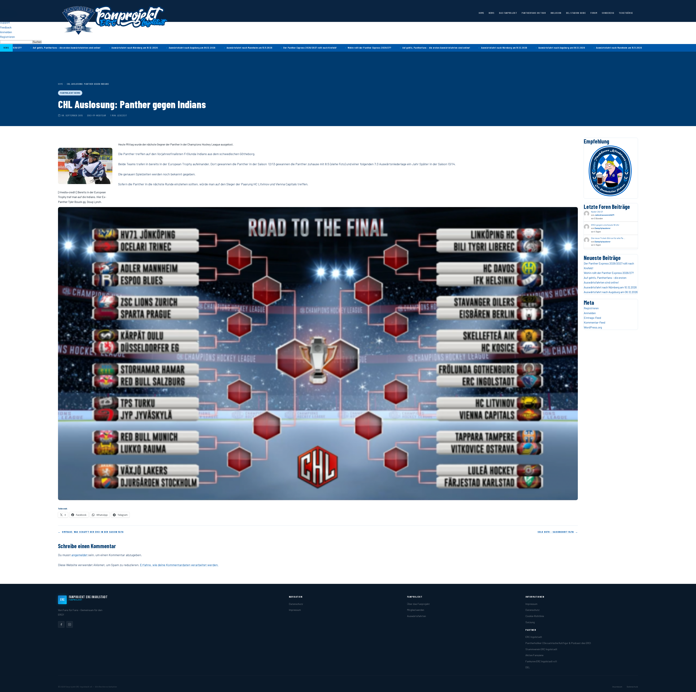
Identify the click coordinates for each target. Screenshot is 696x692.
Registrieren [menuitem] (7, 36)
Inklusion (555, 12)
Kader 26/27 (597, 211)
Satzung (530, 622)
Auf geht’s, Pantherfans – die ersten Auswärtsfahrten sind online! (389, 47)
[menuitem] (348, 41)
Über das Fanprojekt (418, 603)
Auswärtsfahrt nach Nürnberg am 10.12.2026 (88, 47)
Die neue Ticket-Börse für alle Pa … (608, 238)
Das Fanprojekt (508, 12)
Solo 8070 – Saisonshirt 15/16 (556, 531)
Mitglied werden (415, 609)
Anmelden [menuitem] (6, 32)
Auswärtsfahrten (416, 616)
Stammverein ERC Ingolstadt (541, 649)
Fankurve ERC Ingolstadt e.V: (541, 661)
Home (481, 12)
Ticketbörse (626, 12)
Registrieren (591, 308)
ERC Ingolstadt (533, 636)
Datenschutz (296, 603)
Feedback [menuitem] (6, 27)
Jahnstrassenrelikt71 (604, 215)
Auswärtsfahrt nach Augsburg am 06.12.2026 (145, 47)
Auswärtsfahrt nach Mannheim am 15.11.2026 (202, 47)
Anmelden (590, 313)
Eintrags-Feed (592, 317)
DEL (527, 667)
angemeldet (79, 555)
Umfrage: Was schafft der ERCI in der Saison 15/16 (92, 531)
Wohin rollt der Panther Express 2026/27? (323, 47)
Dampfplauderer (602, 228)
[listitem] (61, 624)
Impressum (295, 609)
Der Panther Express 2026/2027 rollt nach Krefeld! (263, 47)
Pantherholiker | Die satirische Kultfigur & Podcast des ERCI (558, 643)
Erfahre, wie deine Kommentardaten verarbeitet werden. (179, 565)
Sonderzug (608, 12)
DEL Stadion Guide (576, 12)
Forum (593, 12)
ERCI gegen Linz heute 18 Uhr (605, 225)
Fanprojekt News (70, 92)
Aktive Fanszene (534, 655)
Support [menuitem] (5, 22)
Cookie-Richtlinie (534, 616)
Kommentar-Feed (594, 322)
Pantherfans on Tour (534, 12)
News (491, 12)
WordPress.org (593, 327)
